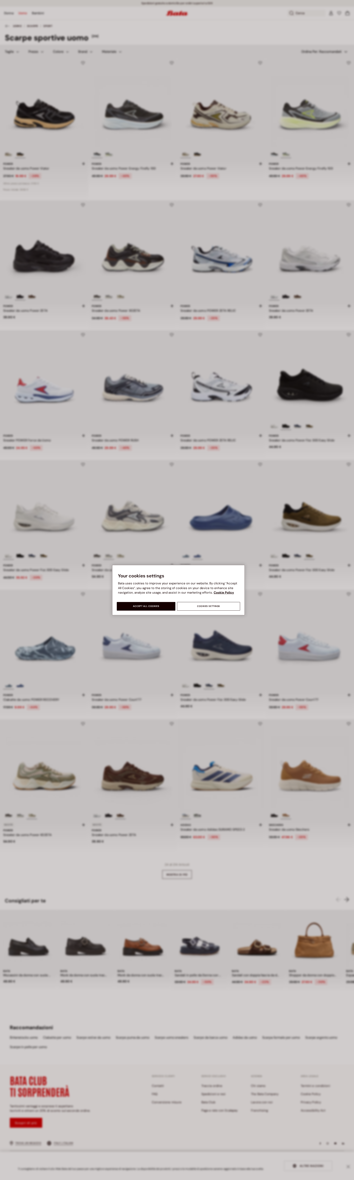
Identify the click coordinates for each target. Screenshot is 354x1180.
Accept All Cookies (146, 606)
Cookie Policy (224, 593)
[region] (178, 589)
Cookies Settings (208, 606)
